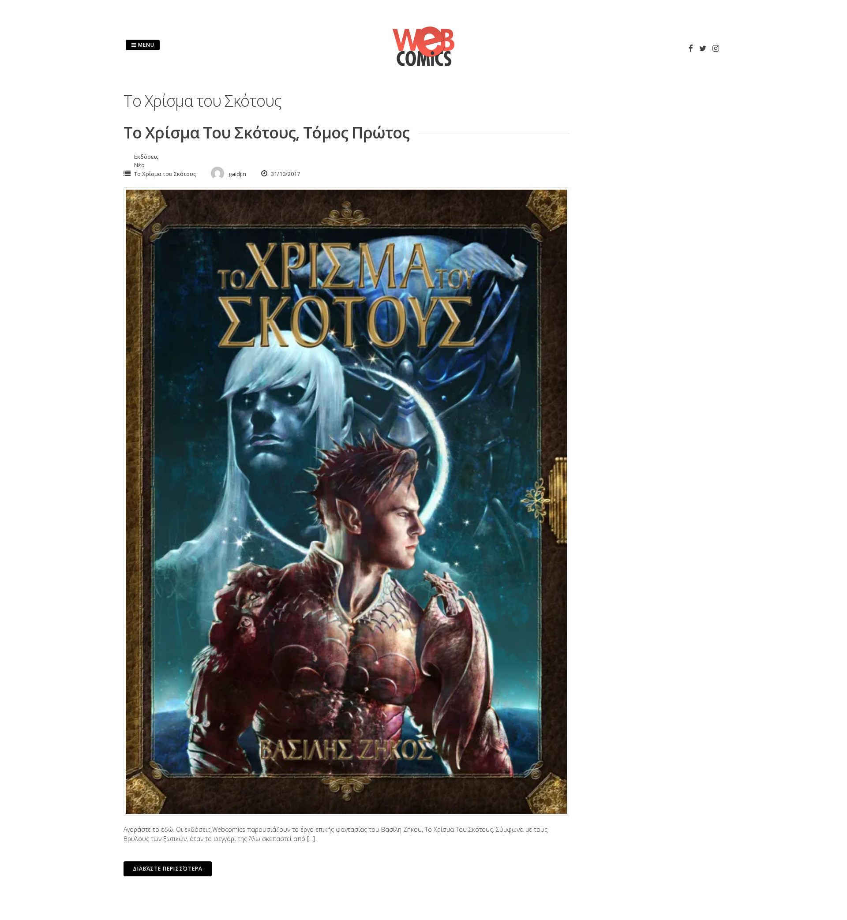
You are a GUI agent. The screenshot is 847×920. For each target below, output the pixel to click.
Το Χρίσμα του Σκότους (165, 174)
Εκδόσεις (146, 157)
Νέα (139, 165)
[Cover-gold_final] (346, 501)
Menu (145, 45)
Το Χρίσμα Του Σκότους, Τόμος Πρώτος (267, 132)
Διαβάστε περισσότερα (167, 868)
